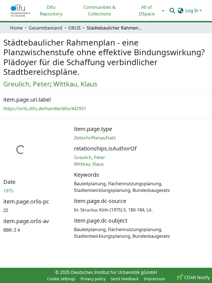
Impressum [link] (154, 278)
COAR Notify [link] (196, 277)
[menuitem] (148, 10)
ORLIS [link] (74, 28)
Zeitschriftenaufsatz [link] (95, 138)
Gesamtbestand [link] (45, 28)
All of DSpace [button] (147, 10)
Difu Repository (51, 10)
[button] (20, 10)
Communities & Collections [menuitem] (99, 10)
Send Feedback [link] (125, 278)
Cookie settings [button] (61, 278)
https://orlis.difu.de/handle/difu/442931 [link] (44, 108)
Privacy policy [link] (93, 278)
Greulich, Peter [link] (26, 83)
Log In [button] (193, 10)
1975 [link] (8, 191)
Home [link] (16, 28)
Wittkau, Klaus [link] (75, 83)
